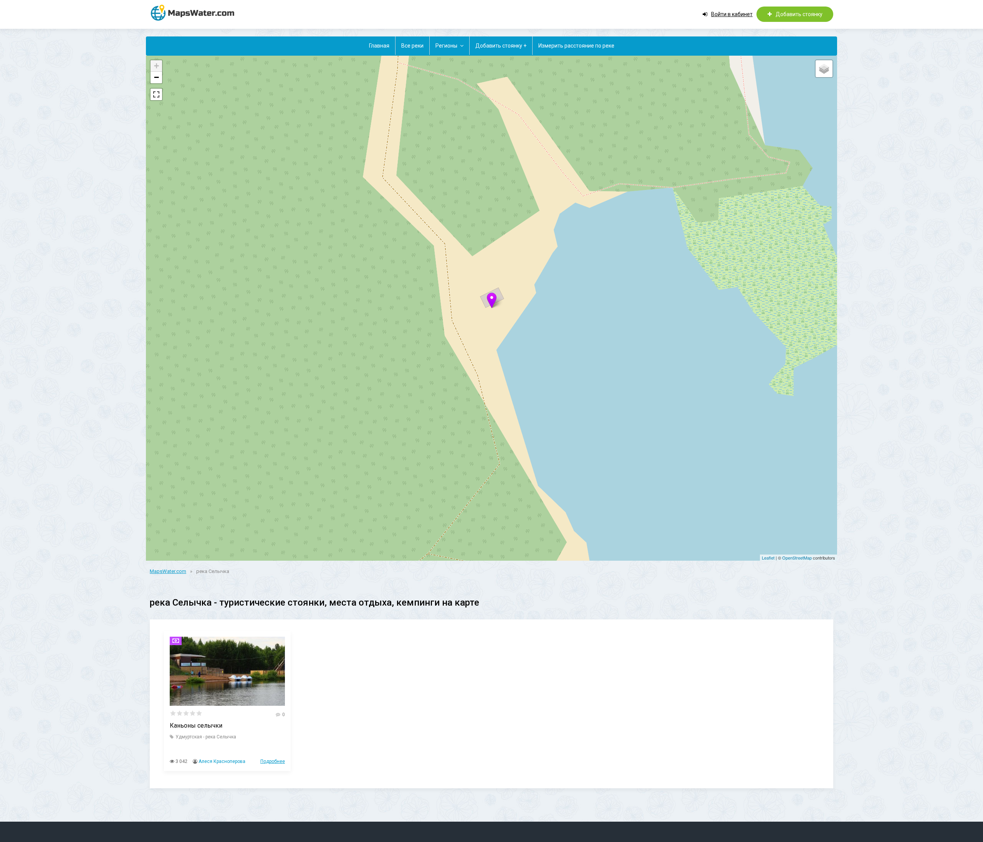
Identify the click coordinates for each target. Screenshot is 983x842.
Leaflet (768, 558)
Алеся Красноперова (222, 761)
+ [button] (156, 66)
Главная (379, 46)
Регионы (446, 46)
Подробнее (272, 761)
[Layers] (824, 68)
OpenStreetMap (797, 558)
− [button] (156, 77)
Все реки (412, 46)
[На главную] (196, 12)
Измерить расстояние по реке (576, 46)
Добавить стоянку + (500, 46)
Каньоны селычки (196, 725)
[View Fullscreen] (156, 94)
